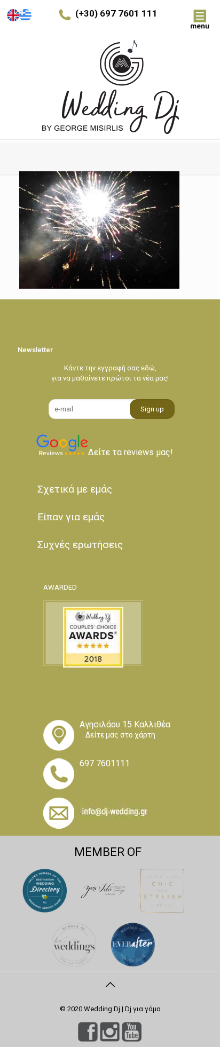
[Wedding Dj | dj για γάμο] (110, 87)
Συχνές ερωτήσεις (80, 544)
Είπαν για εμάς (71, 517)
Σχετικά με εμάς (74, 489)
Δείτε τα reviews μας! (130, 452)
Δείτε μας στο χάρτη (120, 735)
